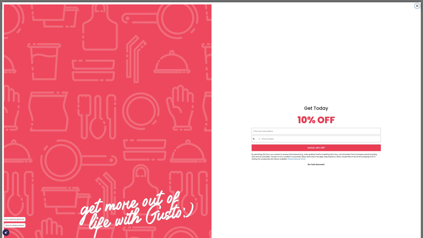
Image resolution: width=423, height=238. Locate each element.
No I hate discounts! (316, 164)
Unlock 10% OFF (316, 148)
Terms (302, 159)
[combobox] (256, 139)
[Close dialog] (417, 6)
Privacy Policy (293, 159)
